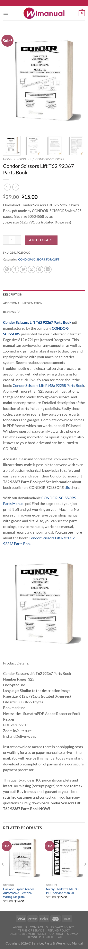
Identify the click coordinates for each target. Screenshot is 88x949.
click (68, 487)
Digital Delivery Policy (28, 933)
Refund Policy (58, 930)
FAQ (59, 937)
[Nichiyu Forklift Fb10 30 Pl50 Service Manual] (65, 858)
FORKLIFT (24, 159)
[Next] (78, 80)
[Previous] (10, 80)
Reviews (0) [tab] (11, 311)
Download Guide (40, 937)
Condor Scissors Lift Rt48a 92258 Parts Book (48, 385)
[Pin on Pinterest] (39, 269)
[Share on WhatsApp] (7, 269)
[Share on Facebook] (15, 269)
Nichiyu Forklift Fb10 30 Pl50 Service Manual (62, 891)
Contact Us (39, 927)
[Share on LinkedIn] (47, 269)
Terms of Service (31, 930)
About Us (20, 927)
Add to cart (41, 240)
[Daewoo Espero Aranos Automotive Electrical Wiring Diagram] (22, 858)
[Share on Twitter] (23, 269)
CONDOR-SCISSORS (49, 159)
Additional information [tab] (23, 303)
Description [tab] (12, 294)
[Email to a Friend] (31, 269)
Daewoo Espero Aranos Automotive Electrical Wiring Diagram (18, 893)
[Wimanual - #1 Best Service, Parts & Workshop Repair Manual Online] (44, 13)
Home (7, 159)
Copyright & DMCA (64, 933)
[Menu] (6, 13)
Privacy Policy (62, 927)
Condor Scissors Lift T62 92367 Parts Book (37, 322)
